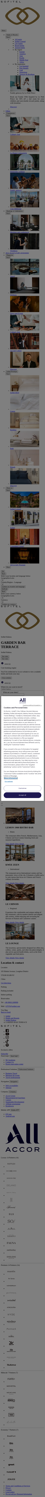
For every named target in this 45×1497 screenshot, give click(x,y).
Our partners (9, 781)
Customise (22, 788)
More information (10, 778)
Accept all (22, 795)
